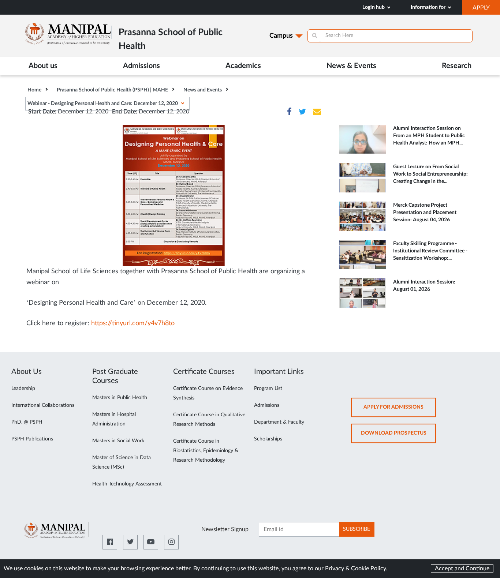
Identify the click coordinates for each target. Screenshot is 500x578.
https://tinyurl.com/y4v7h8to (133, 323)
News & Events (351, 66)
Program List (268, 388)
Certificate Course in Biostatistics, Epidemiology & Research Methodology (205, 451)
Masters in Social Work (118, 440)
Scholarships (268, 439)
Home (34, 90)
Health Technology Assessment (127, 484)
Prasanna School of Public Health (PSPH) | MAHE (112, 90)
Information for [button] (429, 7)
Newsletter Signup (225, 529)
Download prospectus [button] (398, 436)
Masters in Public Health (119, 397)
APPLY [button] (486, 9)
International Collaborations (42, 405)
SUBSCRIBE (356, 529)
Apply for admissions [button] (399, 410)
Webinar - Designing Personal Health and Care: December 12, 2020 (102, 103)
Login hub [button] (374, 7)
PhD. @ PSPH (26, 422)
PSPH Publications (32, 439)
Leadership (23, 388)
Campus (281, 36)
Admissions (266, 405)
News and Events (202, 90)
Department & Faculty (279, 422)
